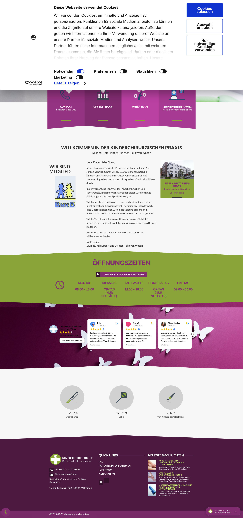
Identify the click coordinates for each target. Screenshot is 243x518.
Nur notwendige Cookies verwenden (204, 45)
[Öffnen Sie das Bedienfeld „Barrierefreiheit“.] (5, 512)
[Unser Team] (140, 93)
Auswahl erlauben (205, 26)
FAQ (101, 461)
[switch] (123, 71)
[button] (192, 334)
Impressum (105, 470)
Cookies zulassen (205, 10)
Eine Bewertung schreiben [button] (72, 340)
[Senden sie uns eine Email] (101, 482)
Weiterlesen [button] (95, 345)
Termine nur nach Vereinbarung (123, 274)
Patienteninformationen (115, 465)
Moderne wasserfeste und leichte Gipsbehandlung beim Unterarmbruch (175, 487)
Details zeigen (66, 83)
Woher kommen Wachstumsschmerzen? (170, 474)
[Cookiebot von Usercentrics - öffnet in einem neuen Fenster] (34, 83)
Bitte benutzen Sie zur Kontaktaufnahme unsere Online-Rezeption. (67, 478)
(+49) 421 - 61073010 (67, 469)
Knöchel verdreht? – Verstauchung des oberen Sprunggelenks (171, 463)
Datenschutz (107, 474)
